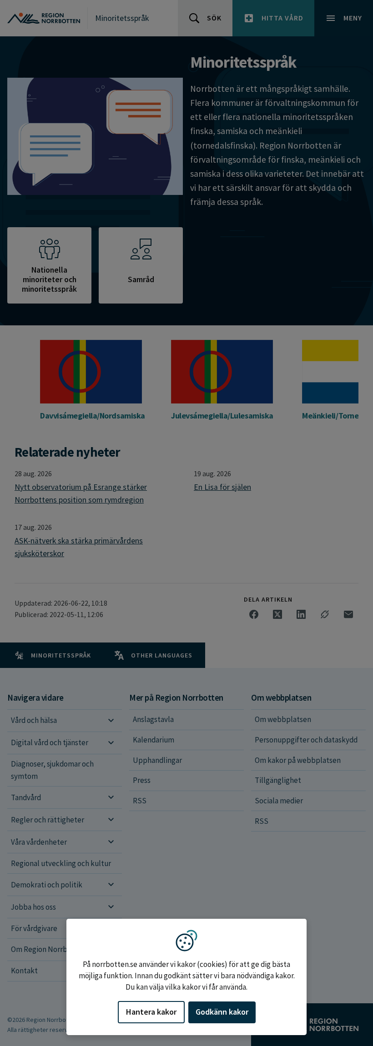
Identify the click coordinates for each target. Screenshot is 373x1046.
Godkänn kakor (222, 1011)
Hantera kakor (151, 1011)
